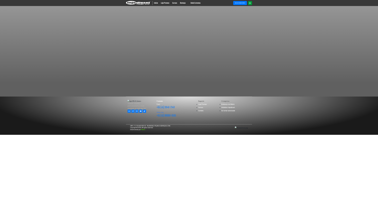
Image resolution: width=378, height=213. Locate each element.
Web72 (143, 129)
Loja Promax (165, 3)
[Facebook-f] (133, 111)
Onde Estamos (196, 3)
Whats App (160, 112)
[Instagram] (136, 111)
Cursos (174, 3)
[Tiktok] (144, 111)
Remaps (183, 3)
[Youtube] (140, 111)
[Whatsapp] (250, 3)
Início (156, 3)
